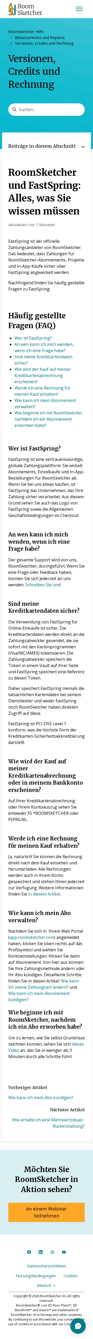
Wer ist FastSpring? (33, 338)
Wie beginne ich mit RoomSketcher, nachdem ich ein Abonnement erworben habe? (48, 419)
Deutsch (44, 1285)
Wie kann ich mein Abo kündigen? (40, 1097)
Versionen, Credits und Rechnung (44, 43)
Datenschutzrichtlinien (46, 1265)
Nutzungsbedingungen (36, 1275)
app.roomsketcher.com (32, 937)
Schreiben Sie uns (42, 585)
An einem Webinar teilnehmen (46, 1212)
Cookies (71, 1275)
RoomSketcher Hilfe (26, 31)
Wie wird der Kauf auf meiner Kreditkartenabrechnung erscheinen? (42, 375)
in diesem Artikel (44, 894)
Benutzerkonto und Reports (40, 37)
